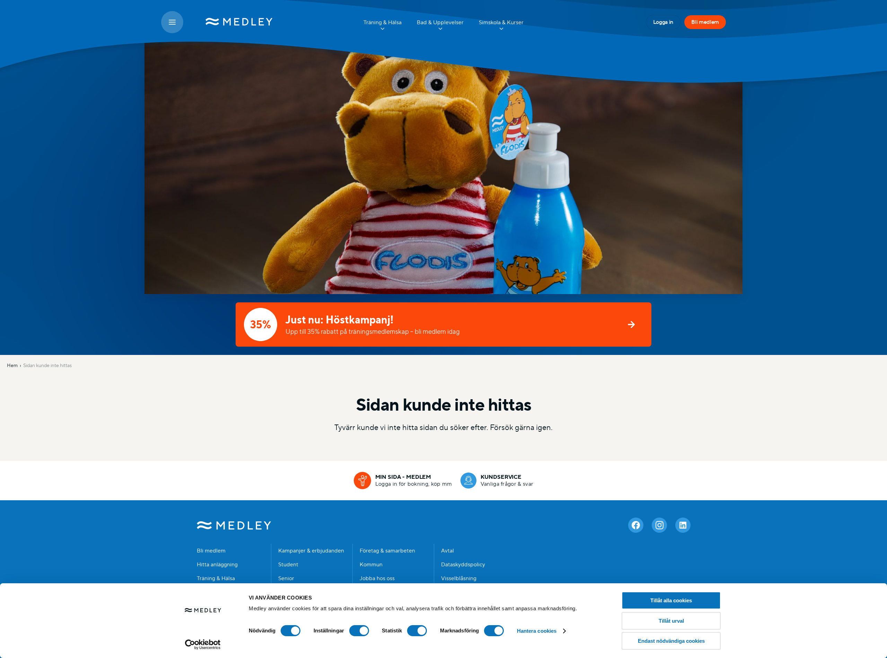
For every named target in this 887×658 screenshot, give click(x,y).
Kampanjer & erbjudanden (311, 551)
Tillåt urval (671, 621)
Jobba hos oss (377, 578)
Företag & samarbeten (387, 551)
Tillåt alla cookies (671, 600)
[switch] (359, 630)
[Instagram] (659, 525)
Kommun (371, 564)
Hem (12, 365)
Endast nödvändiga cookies (671, 641)
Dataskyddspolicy (463, 564)
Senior (286, 578)
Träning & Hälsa (216, 578)
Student (288, 564)
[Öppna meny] (172, 22)
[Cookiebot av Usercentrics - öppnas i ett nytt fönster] (203, 644)
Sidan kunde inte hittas (47, 365)
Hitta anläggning (217, 564)
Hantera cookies (537, 631)
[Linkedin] (683, 525)
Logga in (663, 22)
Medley (234, 525)
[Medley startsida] (232, 22)
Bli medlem (705, 22)
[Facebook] (635, 525)
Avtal (447, 551)
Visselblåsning (458, 578)
